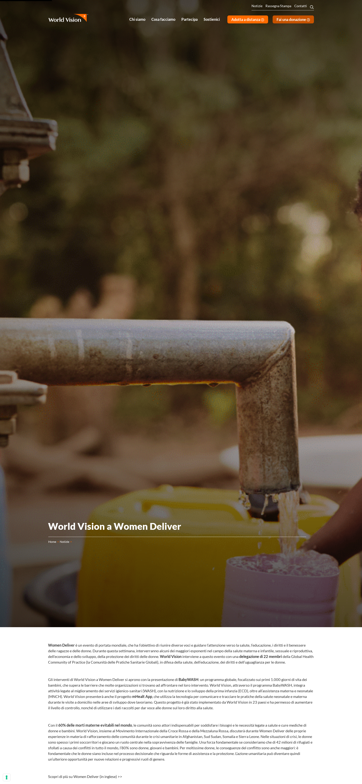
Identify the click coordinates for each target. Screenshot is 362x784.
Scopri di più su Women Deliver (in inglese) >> (85, 776)
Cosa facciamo (163, 19)
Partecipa (189, 19)
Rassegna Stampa (278, 6)
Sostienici (212, 19)
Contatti (300, 6)
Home (52, 541)
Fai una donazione (292, 19)
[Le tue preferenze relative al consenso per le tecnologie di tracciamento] (6, 777)
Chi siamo (137, 19)
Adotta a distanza (246, 19)
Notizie (257, 6)
